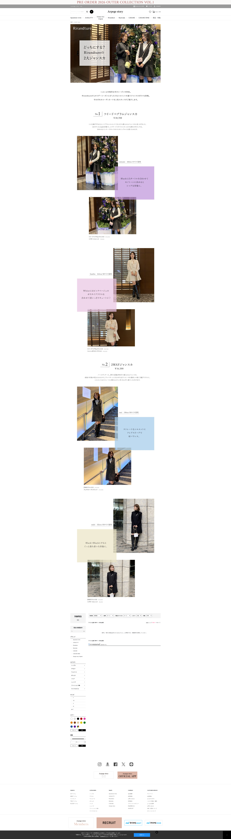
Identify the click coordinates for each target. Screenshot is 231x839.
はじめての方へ (151, 798)
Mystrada (122, 18)
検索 (82, 730)
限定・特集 (157, 18)
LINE (131, 764)
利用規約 (130, 801)
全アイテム (73, 793)
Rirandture (111, 18)
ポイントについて (151, 811)
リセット (74, 730)
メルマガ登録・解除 (152, 801)
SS (73, 700)
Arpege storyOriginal (100, 18)
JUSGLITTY (89, 18)
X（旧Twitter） (123, 764)
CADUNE (132, 18)
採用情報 (130, 796)
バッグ (91, 803)
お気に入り (150, 12)
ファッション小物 (94, 808)
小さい (153, 622)
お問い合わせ (131, 798)
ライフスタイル (93, 811)
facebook (115, 764)
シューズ (92, 806)
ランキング (73, 798)
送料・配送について (152, 808)
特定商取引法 (131, 806)
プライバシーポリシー (133, 803)
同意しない (156, 832)
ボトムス (92, 801)
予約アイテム (73, 801)
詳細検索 (91, 12)
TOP (71, 22)
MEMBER (158, 6)
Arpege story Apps (127, 775)
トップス (92, 793)
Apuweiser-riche (75, 18)
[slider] (71, 739)
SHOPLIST (130, 808)
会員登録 (149, 796)
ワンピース (92, 798)
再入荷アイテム (74, 803)
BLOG (107, 764)
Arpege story (104, 775)
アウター (92, 796)
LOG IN (150, 6)
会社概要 (130, 793)
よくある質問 (150, 803)
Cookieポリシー (104, 836)
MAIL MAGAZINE (140, 6)
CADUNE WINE (144, 18)
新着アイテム (73, 796)
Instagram (99, 764)
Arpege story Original (77, 656)
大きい (157, 622)
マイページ (150, 793)
